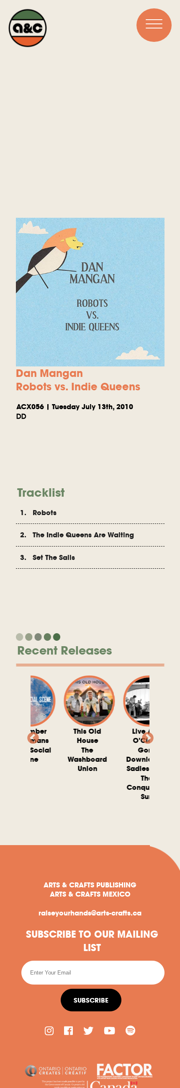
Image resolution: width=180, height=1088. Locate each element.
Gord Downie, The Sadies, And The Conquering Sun (136, 764)
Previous (30, 736)
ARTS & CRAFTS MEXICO (90, 894)
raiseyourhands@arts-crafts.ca (90, 913)
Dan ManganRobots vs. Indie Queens (78, 379)
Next (145, 736)
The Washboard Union (76, 750)
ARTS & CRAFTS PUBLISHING (90, 884)
